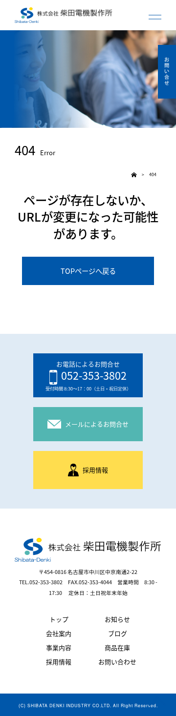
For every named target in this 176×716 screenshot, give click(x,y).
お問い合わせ (117, 662)
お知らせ (117, 619)
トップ (58, 619)
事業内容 (58, 648)
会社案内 (58, 634)
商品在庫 (117, 648)
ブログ (117, 634)
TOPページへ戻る (88, 271)
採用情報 (58, 662)
